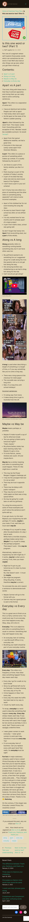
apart (11, 838)
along (5, 838)
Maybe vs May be (10, 79)
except (5, 134)
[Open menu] (26, 4)
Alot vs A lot (16, 830)
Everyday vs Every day (12, 81)
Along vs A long (9, 76)
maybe (14, 841)
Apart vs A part (9, 74)
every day (19, 838)
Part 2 (18, 824)
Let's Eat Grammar (12, 4)
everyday (6, 841)
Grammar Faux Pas (15, 11)
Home (4, 11)
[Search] (23, 907)
